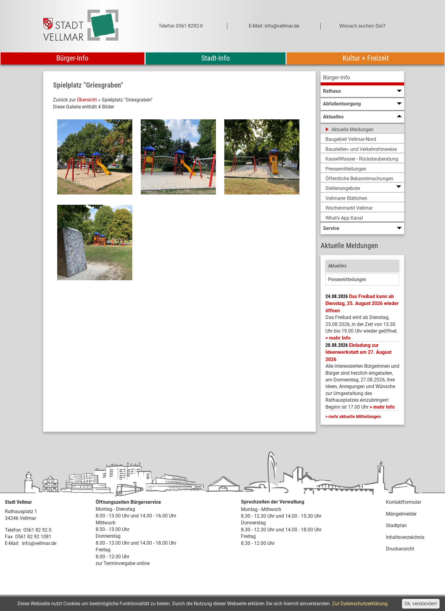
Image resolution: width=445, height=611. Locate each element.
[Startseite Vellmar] (87, 26)
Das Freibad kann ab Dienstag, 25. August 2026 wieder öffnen (362, 304)
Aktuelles (337, 266)
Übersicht (87, 100)
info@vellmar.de (39, 543)
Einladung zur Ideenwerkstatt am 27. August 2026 (358, 352)
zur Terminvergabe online (123, 563)
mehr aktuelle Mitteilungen (354, 416)
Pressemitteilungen (347, 279)
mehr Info (340, 338)
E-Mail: (12, 543)
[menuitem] (362, 78)
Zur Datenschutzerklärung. (360, 603)
